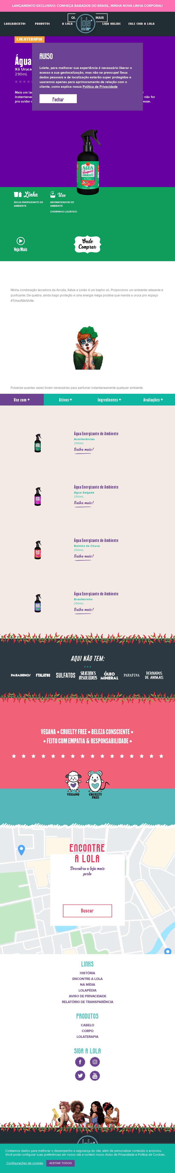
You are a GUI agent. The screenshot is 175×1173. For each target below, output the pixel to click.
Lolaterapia (87, 1036)
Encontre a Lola (87, 979)
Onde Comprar (87, 244)
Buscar (87, 909)
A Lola (67, 24)
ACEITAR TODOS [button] (60, 1163)
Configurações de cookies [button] (24, 1163)
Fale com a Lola (141, 24)
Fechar (58, 98)
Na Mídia (87, 984)
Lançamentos (15, 24)
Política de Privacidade (100, 86)
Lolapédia (87, 990)
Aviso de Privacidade (87, 996)
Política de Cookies (151, 1154)
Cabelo (87, 1025)
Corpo (87, 1031)
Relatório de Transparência (87, 1002)
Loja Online (111, 24)
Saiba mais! (84, 449)
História (87, 973)
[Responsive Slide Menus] (86, 23)
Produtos (42, 24)
